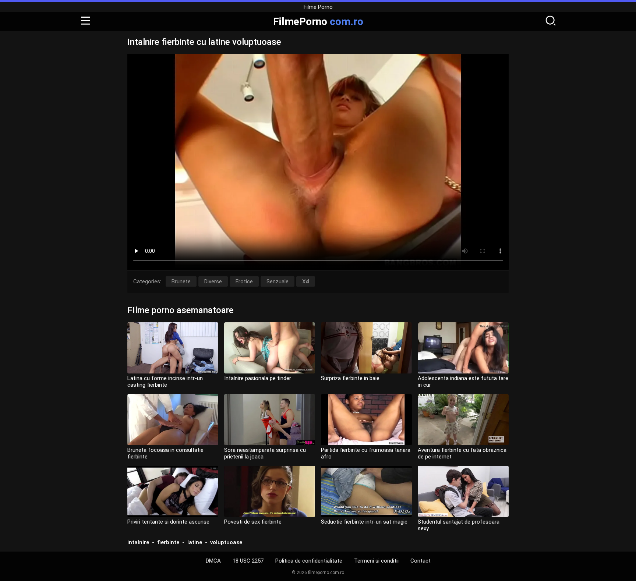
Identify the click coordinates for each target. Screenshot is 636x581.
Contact (420, 560)
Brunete (181, 281)
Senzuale (277, 281)
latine (194, 542)
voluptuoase (226, 542)
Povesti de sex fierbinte (253, 521)
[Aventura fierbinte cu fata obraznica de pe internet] (463, 419)
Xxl (305, 281)
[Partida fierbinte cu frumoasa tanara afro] (366, 419)
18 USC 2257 (248, 560)
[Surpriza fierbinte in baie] (366, 347)
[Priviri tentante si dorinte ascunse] (172, 491)
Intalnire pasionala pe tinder (257, 378)
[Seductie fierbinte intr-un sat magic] (366, 491)
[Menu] (85, 21)
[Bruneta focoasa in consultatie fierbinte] (172, 419)
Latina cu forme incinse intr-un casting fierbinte (165, 381)
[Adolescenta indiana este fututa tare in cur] (463, 347)
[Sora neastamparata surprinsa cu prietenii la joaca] (269, 419)
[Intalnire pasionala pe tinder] (269, 347)
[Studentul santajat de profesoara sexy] (463, 491)
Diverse (213, 281)
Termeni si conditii (376, 560)
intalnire (138, 542)
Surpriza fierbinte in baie (350, 378)
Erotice (244, 281)
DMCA (213, 560)
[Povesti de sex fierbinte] (269, 491)
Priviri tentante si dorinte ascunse (168, 521)
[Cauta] (550, 21)
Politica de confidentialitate (308, 560)
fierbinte (168, 542)
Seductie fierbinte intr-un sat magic (364, 521)
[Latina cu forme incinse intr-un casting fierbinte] (172, 347)
